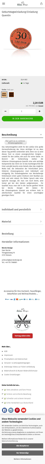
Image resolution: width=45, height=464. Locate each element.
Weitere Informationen (22, 459)
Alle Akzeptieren (22, 446)
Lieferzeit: (5, 83)
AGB (5, 351)
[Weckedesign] (22, 3)
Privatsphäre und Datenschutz (15, 359)
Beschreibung (9, 134)
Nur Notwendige (22, 453)
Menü (3, 3)
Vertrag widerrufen (22, 336)
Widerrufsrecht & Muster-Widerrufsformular (20, 371)
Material (6, 221)
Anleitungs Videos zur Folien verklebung (19, 367)
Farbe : (7, 90)
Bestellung (8, 233)
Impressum (8, 355)
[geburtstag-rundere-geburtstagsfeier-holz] (22, 41)
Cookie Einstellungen (12, 375)
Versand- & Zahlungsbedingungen (17, 363)
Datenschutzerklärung (10, 441)
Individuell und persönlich (16, 209)
